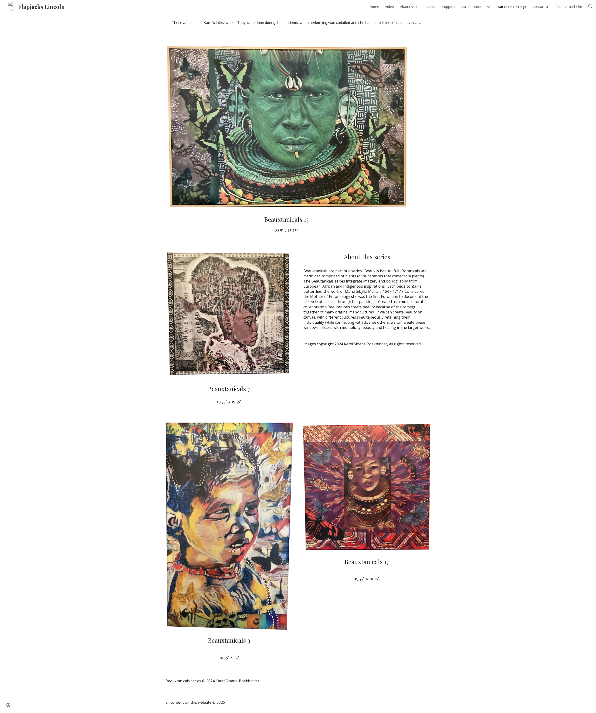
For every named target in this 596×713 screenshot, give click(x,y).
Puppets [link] (448, 6)
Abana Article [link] (410, 6)
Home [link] (374, 6)
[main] (298, 25)
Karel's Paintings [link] (512, 6)
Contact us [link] (541, 6)
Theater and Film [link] (568, 6)
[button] (590, 6)
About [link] (431, 6)
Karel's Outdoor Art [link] (476, 6)
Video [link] (389, 6)
